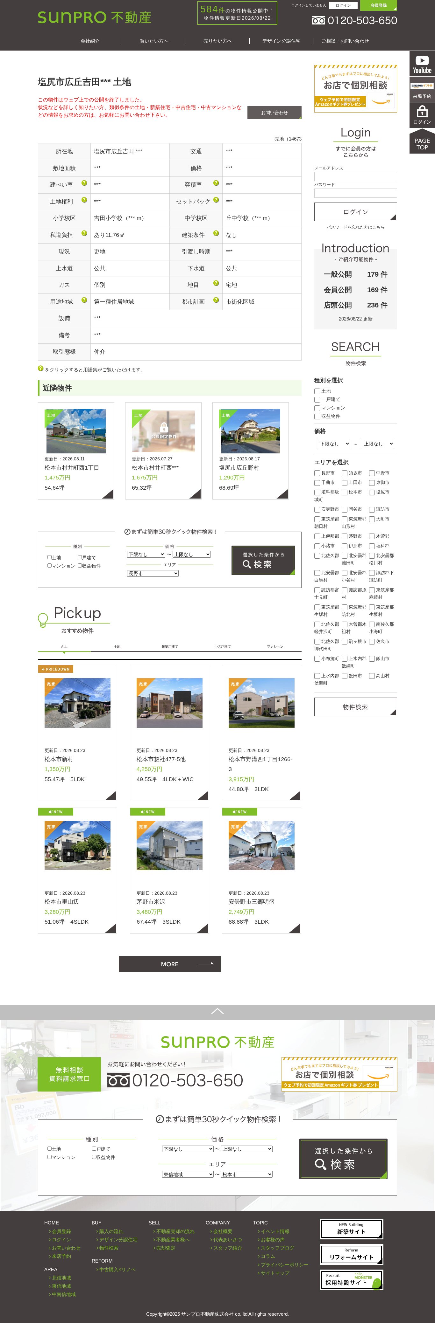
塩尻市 (382, 492)
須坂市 (354, 473)
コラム (268, 1256)
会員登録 (61, 1231)
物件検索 (108, 1248)
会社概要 (222, 1231)
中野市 (382, 473)
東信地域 (61, 1286)
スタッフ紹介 (227, 1248)
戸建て (89, 557)
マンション (63, 565)
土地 (56, 557)
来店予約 (61, 1256)
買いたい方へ (154, 41)
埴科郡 (382, 545)
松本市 (354, 492)
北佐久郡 (329, 555)
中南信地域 (64, 1294)
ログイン (343, 5)
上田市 (354, 482)
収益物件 (91, 565)
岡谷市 (354, 509)
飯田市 (354, 675)
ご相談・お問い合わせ (345, 41)
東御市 (382, 482)
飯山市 (382, 658)
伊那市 (354, 545)
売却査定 (165, 1248)
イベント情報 (275, 1231)
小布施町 (329, 658)
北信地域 (61, 1277)
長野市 (327, 473)
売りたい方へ (217, 41)
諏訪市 (382, 509)
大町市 (382, 519)
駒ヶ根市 (357, 641)
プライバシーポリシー (285, 1264)
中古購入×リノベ (117, 1269)
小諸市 (327, 545)
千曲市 (327, 482)
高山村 (382, 675)
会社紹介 (90, 41)
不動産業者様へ (173, 1239)
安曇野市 (329, 509)
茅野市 (354, 536)
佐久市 (382, 641)
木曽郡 (382, 536)
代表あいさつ (227, 1239)
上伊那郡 (329, 536)
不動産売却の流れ (175, 1231)
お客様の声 (273, 1239)
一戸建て (330, 399)
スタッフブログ (277, 1248)
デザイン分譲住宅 (281, 41)
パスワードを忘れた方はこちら (356, 227)
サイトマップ (275, 1273)
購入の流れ (111, 1231)
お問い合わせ (274, 112)
